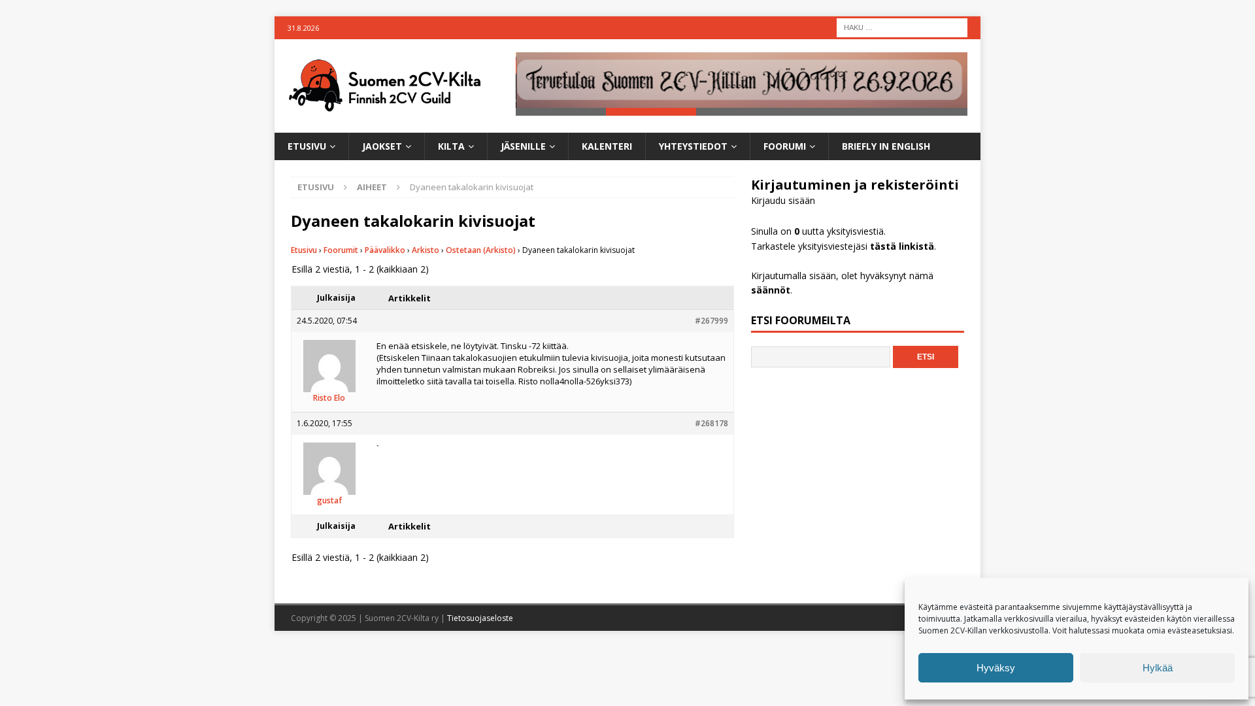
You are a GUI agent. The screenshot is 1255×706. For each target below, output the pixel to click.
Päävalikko (385, 250)
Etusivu (307, 146)
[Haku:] (902, 26)
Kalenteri (607, 146)
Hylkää (1158, 667)
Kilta (451, 146)
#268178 (711, 423)
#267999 (711, 320)
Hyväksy (996, 667)
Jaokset (382, 146)
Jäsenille (523, 146)
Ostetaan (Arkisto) (481, 250)
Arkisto (425, 250)
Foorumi (784, 146)
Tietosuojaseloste (480, 618)
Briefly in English (886, 146)
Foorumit (341, 250)
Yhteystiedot (693, 146)
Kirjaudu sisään (783, 200)
